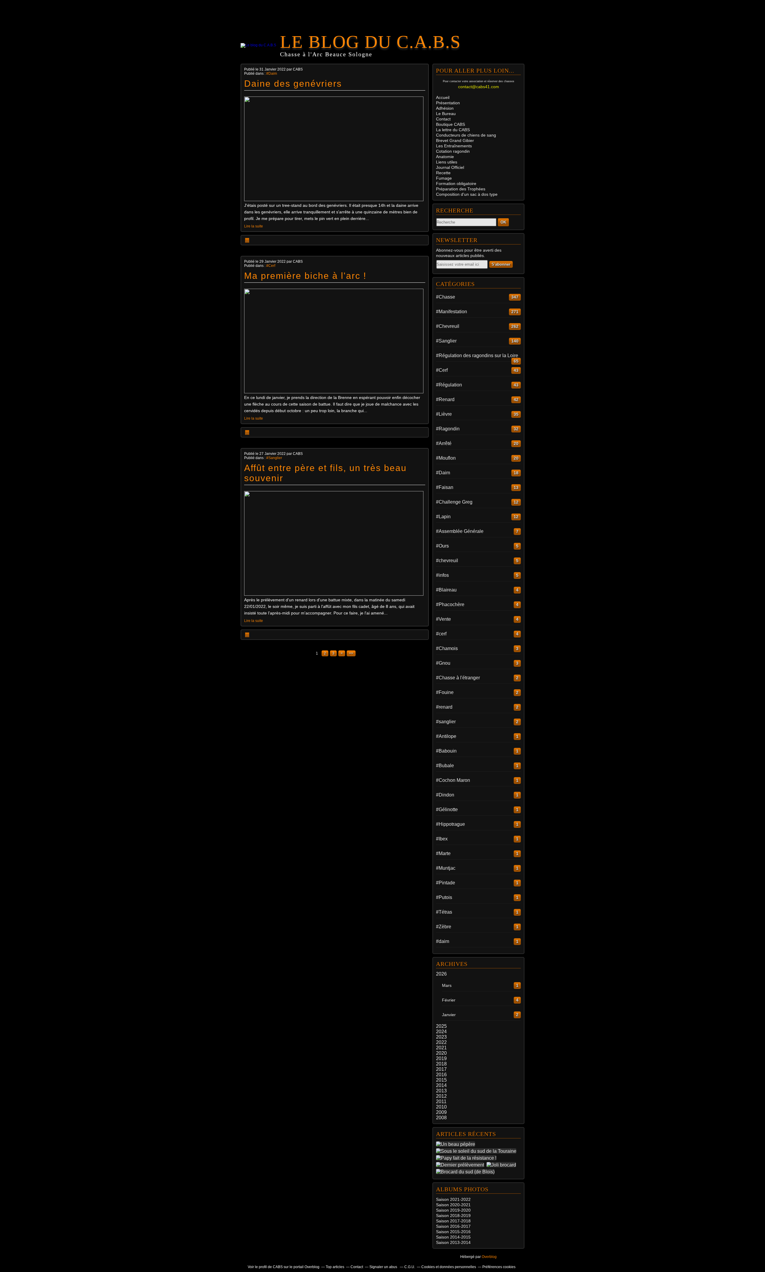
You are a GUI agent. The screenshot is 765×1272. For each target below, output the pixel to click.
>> (351, 653)
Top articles (335, 1267)
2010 (441, 1106)
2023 (441, 1036)
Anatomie (445, 156)
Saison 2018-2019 (453, 1215)
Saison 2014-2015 (453, 1237)
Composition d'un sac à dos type (467, 194)
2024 (441, 1031)
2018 (441, 1063)
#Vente (443, 619)
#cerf (441, 633)
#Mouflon (446, 458)
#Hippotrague (450, 824)
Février (448, 1000)
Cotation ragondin (453, 151)
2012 (441, 1096)
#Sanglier (274, 458)
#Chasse (445, 296)
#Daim (271, 73)
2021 (441, 1047)
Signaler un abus (383, 1267)
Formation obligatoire (456, 183)
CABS (450, 124)
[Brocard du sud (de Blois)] (466, 1171)
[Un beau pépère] (457, 1144)
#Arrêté (444, 443)
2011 (441, 1101)
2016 (441, 1074)
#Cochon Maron (453, 780)
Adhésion (445, 108)
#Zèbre (443, 926)
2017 (441, 1069)
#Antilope (446, 736)
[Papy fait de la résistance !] (467, 1158)
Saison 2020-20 (451, 1204)
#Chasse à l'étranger (458, 677)
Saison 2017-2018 (453, 1221)
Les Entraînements (454, 145)
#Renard (445, 399)
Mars (447, 985)
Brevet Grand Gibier (455, 140)
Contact (443, 119)
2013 (441, 1090)
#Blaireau (446, 589)
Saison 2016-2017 (453, 1226)
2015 (441, 1080)
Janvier (449, 1014)
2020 (441, 1053)
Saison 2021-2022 (453, 1199)
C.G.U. (409, 1267)
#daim (442, 941)
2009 (441, 1112)
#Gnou (443, 663)
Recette (443, 172)
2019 (441, 1058)
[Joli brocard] (502, 1164)
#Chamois (447, 648)
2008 (441, 1117)
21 (468, 1204)
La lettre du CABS (453, 129)
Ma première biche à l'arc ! (305, 276)
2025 (441, 1026)
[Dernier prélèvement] (461, 1164)
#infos (442, 575)
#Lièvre (444, 414)
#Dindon (445, 794)
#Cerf (270, 266)
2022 (441, 1042)
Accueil (442, 97)
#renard (444, 707)
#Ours (442, 545)
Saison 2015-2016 (453, 1231)
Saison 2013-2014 (453, 1242)
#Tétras (444, 912)
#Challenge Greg (454, 501)
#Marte (443, 853)
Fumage (444, 178)
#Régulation (449, 384)
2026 (441, 973)
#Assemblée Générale (460, 531)
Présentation (448, 102)
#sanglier (446, 721)
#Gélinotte (447, 809)
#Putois (444, 897)
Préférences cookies (498, 1267)
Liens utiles (446, 162)
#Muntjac (445, 868)
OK (503, 222)
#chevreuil (447, 560)
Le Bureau (446, 113)
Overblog (489, 1257)
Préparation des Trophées (460, 188)
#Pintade (445, 882)
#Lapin (443, 516)
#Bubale (445, 765)
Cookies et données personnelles (448, 1267)
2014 (441, 1085)
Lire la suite (253, 226)
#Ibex (442, 838)
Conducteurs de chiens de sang (466, 135)
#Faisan (444, 487)
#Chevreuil (447, 326)
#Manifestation (451, 311)
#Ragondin (448, 428)
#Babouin (446, 750)
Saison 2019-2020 (453, 1210)
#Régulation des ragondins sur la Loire (477, 355)
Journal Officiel (450, 167)
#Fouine (445, 692)
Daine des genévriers (293, 83)
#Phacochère (450, 604)
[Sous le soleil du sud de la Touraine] (477, 1151)
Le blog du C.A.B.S (370, 42)
